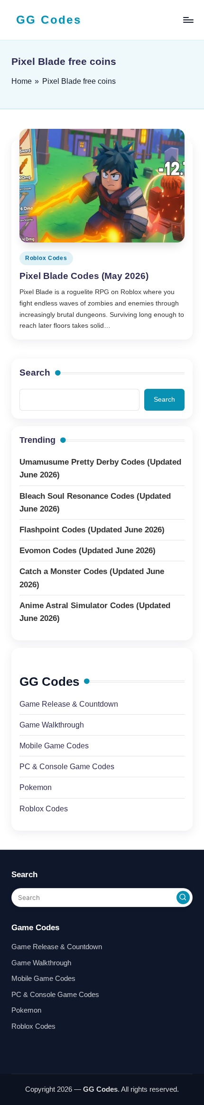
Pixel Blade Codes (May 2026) (83, 276)
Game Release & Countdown (68, 704)
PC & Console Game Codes (66, 767)
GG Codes (48, 19)
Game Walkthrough (51, 725)
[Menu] (188, 19)
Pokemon (35, 787)
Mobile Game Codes (54, 746)
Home (21, 81)
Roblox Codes (46, 258)
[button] (183, 897)
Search (34, 372)
